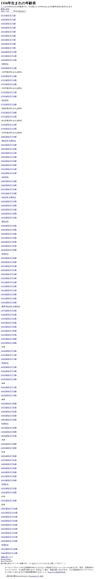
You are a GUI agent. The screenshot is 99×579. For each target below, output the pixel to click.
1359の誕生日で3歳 (8, 24)
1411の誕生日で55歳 (8, 282)
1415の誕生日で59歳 (8, 298)
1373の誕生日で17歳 (8, 92)
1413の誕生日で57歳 (8, 290)
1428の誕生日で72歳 (8, 359)
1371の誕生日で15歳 (8, 80)
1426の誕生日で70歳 (8, 351)
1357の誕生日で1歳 (8, 15)
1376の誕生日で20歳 (8, 112)
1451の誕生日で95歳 (8, 476)
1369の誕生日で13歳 (8, 68)
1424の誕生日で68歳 (8, 339)
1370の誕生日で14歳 (8, 76)
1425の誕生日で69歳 (8, 343)
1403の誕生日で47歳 (8, 246)
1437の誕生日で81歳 (8, 407)
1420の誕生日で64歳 (8, 323)
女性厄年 (5, 100)
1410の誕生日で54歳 (8, 278)
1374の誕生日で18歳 (8, 96)
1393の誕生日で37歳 (8, 201)
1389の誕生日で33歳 (8, 181)
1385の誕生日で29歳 (8, 161)
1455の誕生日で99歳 (8, 500)
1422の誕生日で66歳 (8, 331)
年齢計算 (4, 557)
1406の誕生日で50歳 (8, 262)
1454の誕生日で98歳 (8, 492)
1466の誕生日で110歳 (9, 553)
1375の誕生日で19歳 (8, 104)
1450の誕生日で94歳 (8, 472)
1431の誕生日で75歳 (8, 375)
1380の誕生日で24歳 (8, 137)
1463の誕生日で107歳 (9, 537)
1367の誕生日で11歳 (8, 56)
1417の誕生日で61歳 (8, 310)
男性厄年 (5, 141)
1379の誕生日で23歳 (8, 129)
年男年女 (5, 64)
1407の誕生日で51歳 (8, 266)
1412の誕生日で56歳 (8, 286)
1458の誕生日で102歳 (9, 517)
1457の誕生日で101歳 (9, 513)
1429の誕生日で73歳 (8, 367)
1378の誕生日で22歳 (8, 125)
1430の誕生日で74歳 (8, 371)
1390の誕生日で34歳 (8, 185)
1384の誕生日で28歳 (8, 157)
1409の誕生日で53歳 (8, 274)
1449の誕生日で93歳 (8, 468)
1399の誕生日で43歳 (8, 230)
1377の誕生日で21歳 (8, 116)
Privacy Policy (6, 559)
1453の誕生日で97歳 (8, 488)
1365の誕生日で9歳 (8, 48)
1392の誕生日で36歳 (8, 193)
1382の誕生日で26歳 (8, 149)
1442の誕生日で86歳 (8, 432)
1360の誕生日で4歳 (8, 28)
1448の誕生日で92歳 (8, 464)
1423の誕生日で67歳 (8, 335)
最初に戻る (5, 9)
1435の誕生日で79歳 (8, 395)
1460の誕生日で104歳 (9, 525)
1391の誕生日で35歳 (8, 189)
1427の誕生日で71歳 (8, 355)
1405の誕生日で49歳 (8, 258)
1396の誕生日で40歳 (8, 213)
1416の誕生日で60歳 (8, 302)
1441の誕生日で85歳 (8, 428)
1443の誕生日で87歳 (8, 436)
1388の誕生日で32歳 (8, 173)
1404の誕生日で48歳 (8, 250)
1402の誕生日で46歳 (8, 242)
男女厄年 (9, 306)
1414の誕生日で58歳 (8, 294)
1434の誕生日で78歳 (8, 391)
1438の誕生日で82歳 (8, 412)
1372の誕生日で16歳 (8, 84)
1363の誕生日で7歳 (8, 40)
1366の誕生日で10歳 (8, 52)
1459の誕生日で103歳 (9, 521)
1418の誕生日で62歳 (8, 315)
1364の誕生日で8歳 (8, 44)
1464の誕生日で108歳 (9, 541)
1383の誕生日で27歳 (8, 153)
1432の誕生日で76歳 (8, 379)
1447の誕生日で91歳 (8, 460)
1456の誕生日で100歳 (9, 509)
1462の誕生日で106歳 (9, 533)
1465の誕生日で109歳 (9, 549)
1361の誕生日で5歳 (8, 32)
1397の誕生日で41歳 (8, 218)
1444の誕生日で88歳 (8, 444)
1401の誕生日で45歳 (8, 238)
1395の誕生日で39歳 (8, 209)
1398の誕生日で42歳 (8, 226)
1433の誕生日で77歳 (8, 387)
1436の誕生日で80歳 (8, 403)
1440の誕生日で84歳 (8, 420)
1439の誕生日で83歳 (8, 416)
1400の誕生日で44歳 (8, 234)
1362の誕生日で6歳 (8, 36)
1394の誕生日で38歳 (8, 205)
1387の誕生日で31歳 (8, 169)
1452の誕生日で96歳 (8, 480)
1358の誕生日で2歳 (8, 19)
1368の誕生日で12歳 (8, 60)
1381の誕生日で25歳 (8, 145)
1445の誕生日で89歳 (8, 448)
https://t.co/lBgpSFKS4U (57, 572)
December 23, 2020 (36, 576)
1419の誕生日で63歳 (8, 319)
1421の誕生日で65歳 (8, 327)
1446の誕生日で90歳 (8, 456)
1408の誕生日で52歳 (8, 270)
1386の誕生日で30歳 (8, 165)
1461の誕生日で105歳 (9, 529)
